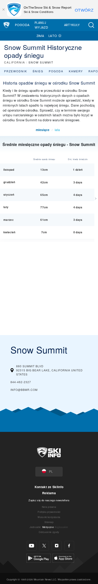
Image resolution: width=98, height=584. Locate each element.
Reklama (49, 493)
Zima (40, 36)
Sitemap (49, 522)
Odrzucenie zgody (49, 532)
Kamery (76, 71)
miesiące (42, 130)
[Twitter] (44, 546)
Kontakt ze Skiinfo (49, 487)
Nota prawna (49, 507)
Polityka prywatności (49, 511)
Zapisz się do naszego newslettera (49, 500)
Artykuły (72, 25)
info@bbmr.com (24, 390)
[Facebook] (69, 546)
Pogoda (22, 25)
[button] (91, 25)
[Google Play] (38, 557)
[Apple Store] (63, 557)
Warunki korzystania (49, 517)
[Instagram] (57, 546)
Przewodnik (15, 71)
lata (57, 129)
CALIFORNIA (14, 62)
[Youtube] (31, 546)
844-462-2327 (20, 382)
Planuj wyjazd (41, 25)
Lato (53, 36)
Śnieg (38, 71)
